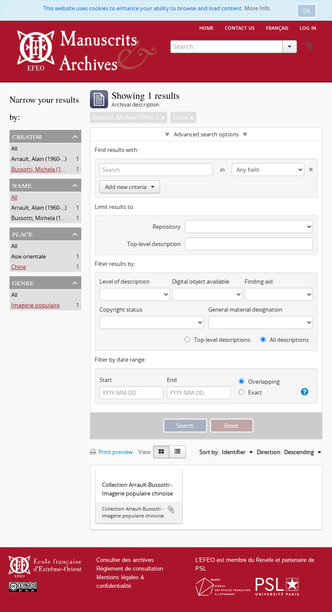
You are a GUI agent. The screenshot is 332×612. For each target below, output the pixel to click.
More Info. (257, 8)
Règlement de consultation (129, 568)
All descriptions (288, 340)
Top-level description (154, 244)
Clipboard (309, 46)
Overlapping (263, 381)
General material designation (245, 309)
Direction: (269, 452)
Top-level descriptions (221, 340)
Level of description (124, 281)
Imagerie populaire (35, 305)
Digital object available (200, 281)
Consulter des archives (125, 560)
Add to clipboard (171, 509)
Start (105, 380)
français (277, 27)
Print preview (115, 452)
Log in (308, 27)
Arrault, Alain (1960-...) (39, 159)
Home (206, 27)
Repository (167, 226)
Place (22, 233)
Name (22, 184)
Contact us (240, 27)
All (14, 148)
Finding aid (259, 281)
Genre (23, 282)
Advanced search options (206, 134)
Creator (27, 136)
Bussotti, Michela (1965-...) (44, 169)
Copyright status (120, 309)
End (172, 380)
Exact (254, 392)
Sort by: (209, 452)
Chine (18, 267)
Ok (306, 11)
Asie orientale (28, 256)
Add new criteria (126, 187)
